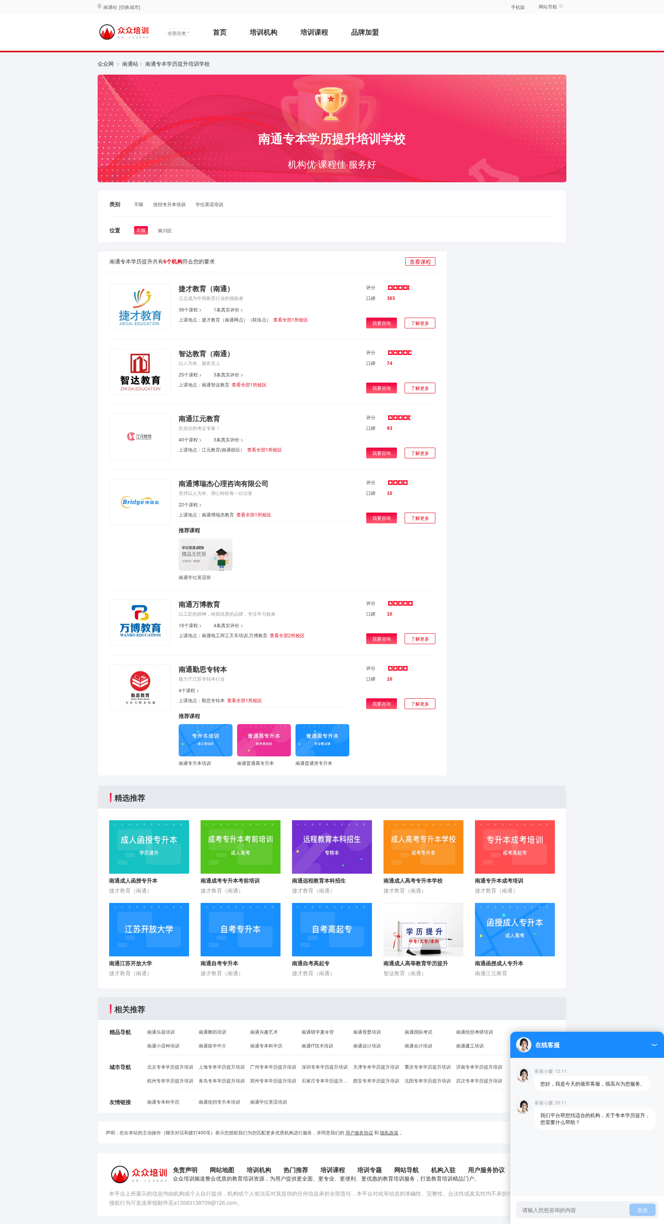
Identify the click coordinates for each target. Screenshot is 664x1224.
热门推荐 (296, 1169)
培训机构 (263, 32)
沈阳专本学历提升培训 (428, 1080)
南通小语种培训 (163, 1045)
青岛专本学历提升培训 (222, 1080)
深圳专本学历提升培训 (325, 1066)
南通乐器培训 (161, 1031)
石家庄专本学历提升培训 (325, 1080)
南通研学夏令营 (318, 1031)
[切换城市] (129, 6)
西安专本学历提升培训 (376, 1080)
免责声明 (185, 1169)
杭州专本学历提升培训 (170, 1080)
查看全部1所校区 (290, 319)
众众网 (106, 63)
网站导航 (406, 1169)
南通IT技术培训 (317, 1045)
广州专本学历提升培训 (273, 1066)
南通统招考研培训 (474, 1031)
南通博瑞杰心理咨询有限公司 (224, 483)
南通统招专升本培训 (219, 1101)
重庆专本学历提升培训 (428, 1066)
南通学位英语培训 (268, 1101)
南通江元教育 (199, 418)
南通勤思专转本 (203, 669)
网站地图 (222, 1169)
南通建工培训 (470, 1045)
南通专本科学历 (266, 1045)
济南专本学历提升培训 (479, 1066)
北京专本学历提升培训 (170, 1066)
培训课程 (314, 32)
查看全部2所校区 (287, 635)
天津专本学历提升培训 (376, 1066)
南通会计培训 (418, 1045)
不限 (138, 204)
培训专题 (369, 1169)
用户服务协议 (359, 1132)
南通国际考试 (418, 1031)
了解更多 (420, 323)
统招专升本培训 (169, 204)
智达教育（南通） (206, 353)
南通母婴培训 (367, 1031)
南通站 (130, 63)
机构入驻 (443, 1169)
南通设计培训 (367, 1045)
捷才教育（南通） (206, 288)
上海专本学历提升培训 (222, 1066)
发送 (642, 1210)
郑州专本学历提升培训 (273, 1080)
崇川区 (165, 230)
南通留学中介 (212, 1045)
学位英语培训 (209, 204)
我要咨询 (381, 323)
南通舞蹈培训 (212, 1031)
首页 (220, 32)
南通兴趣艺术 (264, 1031)
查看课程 (420, 261)
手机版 (518, 6)
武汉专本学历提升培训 (479, 1080)
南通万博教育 (199, 604)
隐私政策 (389, 1132)
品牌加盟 (365, 32)
